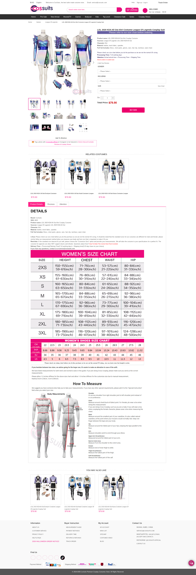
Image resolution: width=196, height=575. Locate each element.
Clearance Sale (119, 17)
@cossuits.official (52, 142)
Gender (101, 66)
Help (133, 2)
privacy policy (37, 534)
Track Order (163, 3)
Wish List (103, 531)
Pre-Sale (43, 17)
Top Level (106, 17)
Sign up (139, 2)
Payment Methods (73, 531)
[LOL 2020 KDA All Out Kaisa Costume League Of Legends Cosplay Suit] (113, 174)
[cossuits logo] (45, 6)
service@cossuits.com (145, 531)
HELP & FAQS (36, 538)
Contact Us (141, 543)
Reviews (51, 204)
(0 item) (157, 12)
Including (102, 76)
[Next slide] (93, 62)
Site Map (103, 534)
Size (99, 86)
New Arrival (55, 17)
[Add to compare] (32, 511)
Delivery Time (71, 534)
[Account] (152, 2)
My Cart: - (157, 10)
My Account (104, 527)
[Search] (119, 9)
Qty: (98, 97)
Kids (97, 17)
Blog (102, 541)
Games (78, 17)
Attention (63, 204)
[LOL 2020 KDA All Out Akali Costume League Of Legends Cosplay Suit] (80, 174)
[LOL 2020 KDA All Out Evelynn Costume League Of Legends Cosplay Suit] (46, 174)
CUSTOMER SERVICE (39, 531)
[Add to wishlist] (34, 511)
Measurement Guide (73, 527)
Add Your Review (103, 63)
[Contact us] (191, 563)
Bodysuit (88, 17)
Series (131, 17)
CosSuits (83, 572)
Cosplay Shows (144, 17)
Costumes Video (106, 538)
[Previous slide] (32, 62)
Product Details (36, 204)
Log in (145, 2)
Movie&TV (67, 17)
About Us (35, 527)
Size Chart (161, 86)
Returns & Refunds (73, 538)
